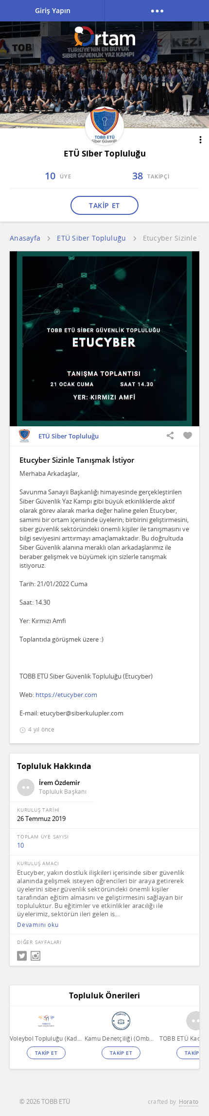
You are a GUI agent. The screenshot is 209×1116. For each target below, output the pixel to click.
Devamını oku (38, 925)
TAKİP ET (104, 205)
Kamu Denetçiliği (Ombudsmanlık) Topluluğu (121, 1038)
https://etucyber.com (66, 694)
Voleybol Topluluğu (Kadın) (46, 1038)
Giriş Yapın (52, 10)
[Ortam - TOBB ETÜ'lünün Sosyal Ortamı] (104, 36)
